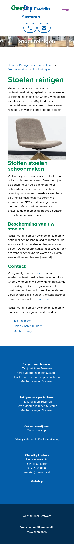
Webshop (37, 481)
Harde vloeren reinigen (28, 326)
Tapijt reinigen (22, 321)
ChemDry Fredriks (37, 455)
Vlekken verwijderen (37, 426)
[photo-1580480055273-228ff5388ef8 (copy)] (37, 138)
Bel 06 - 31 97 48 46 (30, 28)
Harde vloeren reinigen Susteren (37, 373)
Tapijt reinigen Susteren (37, 368)
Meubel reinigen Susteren (37, 381)
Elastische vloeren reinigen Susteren (37, 377)
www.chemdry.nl (37, 532)
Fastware (45, 516)
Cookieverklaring (48, 439)
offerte (40, 273)
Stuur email (44, 28)
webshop (44, 299)
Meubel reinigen (24, 331)
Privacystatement (25, 439)
